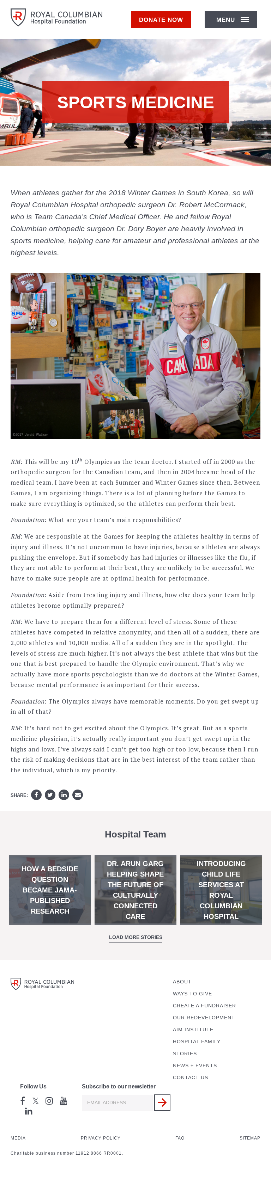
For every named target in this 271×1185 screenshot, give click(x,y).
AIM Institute (193, 1029)
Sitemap (250, 1138)
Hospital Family (197, 1041)
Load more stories (135, 937)
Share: (19, 795)
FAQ (180, 1138)
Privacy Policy (101, 1138)
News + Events (195, 1065)
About (182, 981)
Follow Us (33, 1086)
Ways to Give (192, 993)
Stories (185, 1053)
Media (18, 1138)
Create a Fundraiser (204, 1005)
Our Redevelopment (204, 1017)
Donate (161, 20)
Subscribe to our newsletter (119, 1086)
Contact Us (190, 1077)
